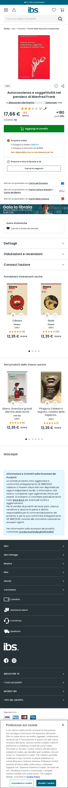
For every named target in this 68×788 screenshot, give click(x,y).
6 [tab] (42, 439)
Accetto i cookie (46, 783)
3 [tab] (35, 351)
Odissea (17, 320)
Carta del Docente (38, 183)
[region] (34, 754)
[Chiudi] (62, 724)
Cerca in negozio (34, 168)
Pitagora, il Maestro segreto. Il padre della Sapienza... (51, 412)
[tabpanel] (34, 57)
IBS (15, 119)
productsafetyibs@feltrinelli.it (36, 531)
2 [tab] (32, 351)
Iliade (51, 320)
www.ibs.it (18, 500)
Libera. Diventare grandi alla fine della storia (17, 410)
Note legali (11, 454)
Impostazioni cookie (22, 783)
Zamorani (51, 102)
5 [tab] (38, 439)
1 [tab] (34, 78)
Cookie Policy (33, 776)
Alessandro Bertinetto (21, 102)
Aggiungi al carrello (36, 128)
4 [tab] (38, 351)
